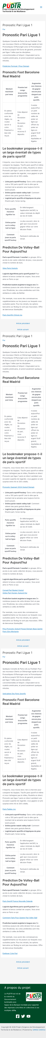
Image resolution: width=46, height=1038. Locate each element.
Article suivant (23, 329)
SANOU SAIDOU (39, 1030)
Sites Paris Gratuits (10, 268)
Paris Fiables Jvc (9, 809)
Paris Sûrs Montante (11, 631)
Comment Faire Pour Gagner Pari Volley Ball (20, 918)
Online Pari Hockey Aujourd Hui (15, 593)
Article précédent (23, 323)
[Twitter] (23, 1016)
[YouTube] (28, 1016)
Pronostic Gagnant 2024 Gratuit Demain (18, 487)
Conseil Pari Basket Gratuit (13, 590)
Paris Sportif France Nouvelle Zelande (18, 901)
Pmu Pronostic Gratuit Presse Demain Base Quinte (22, 629)
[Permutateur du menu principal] (41, 7)
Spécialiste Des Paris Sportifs (14, 694)
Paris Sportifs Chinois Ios (12, 315)
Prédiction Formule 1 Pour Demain (16, 66)
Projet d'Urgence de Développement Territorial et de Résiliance (18, 10)
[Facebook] (18, 1016)
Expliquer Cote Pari (10, 953)
